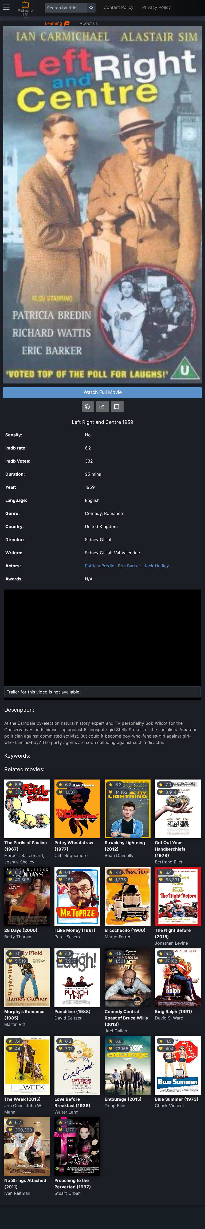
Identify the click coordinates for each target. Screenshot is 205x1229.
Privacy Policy (156, 7)
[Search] (91, 8)
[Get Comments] (117, 406)
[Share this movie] (102, 406)
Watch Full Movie (103, 392)
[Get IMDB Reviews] (88, 406)
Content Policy (118, 7)
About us (89, 23)
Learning (54, 23)
